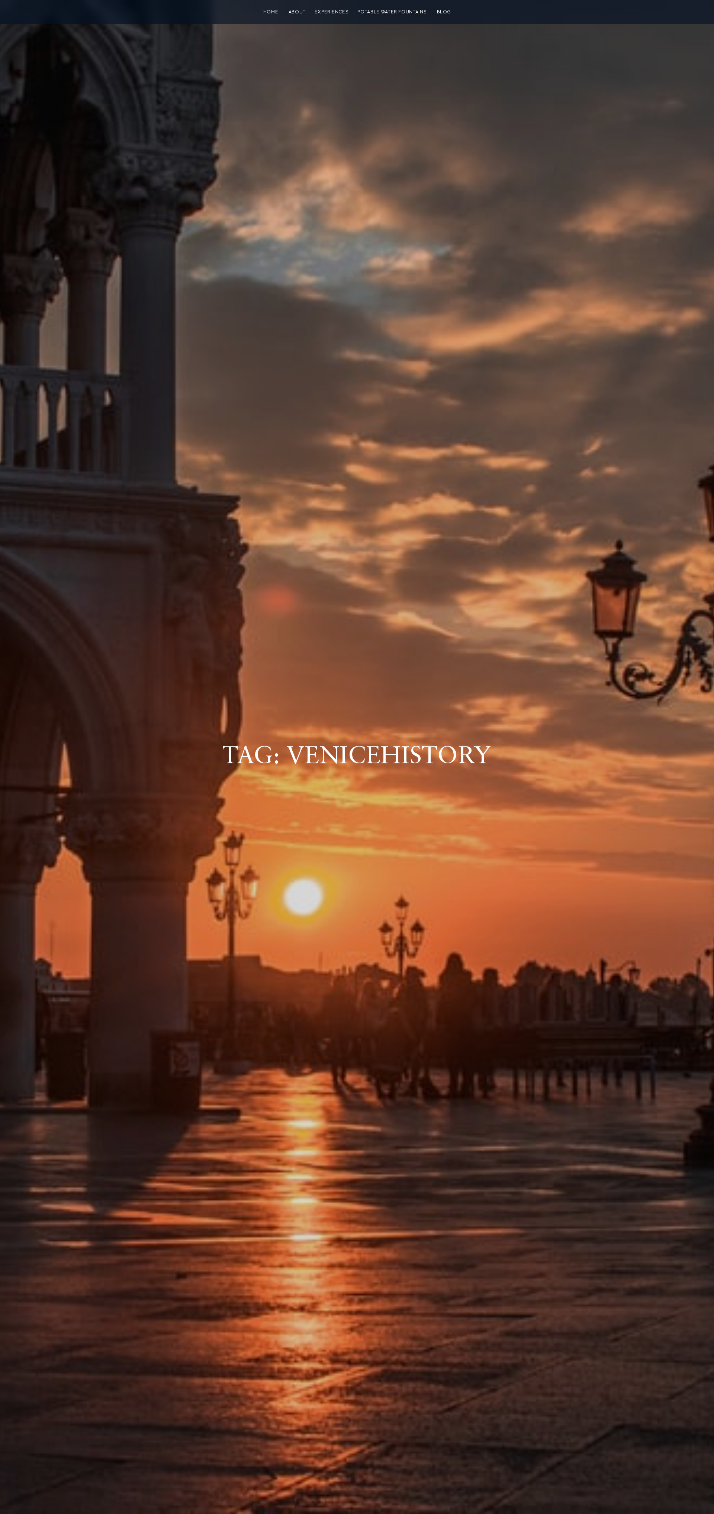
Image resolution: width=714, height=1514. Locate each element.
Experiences (332, 12)
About (297, 12)
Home (271, 12)
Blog (444, 12)
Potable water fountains (392, 12)
